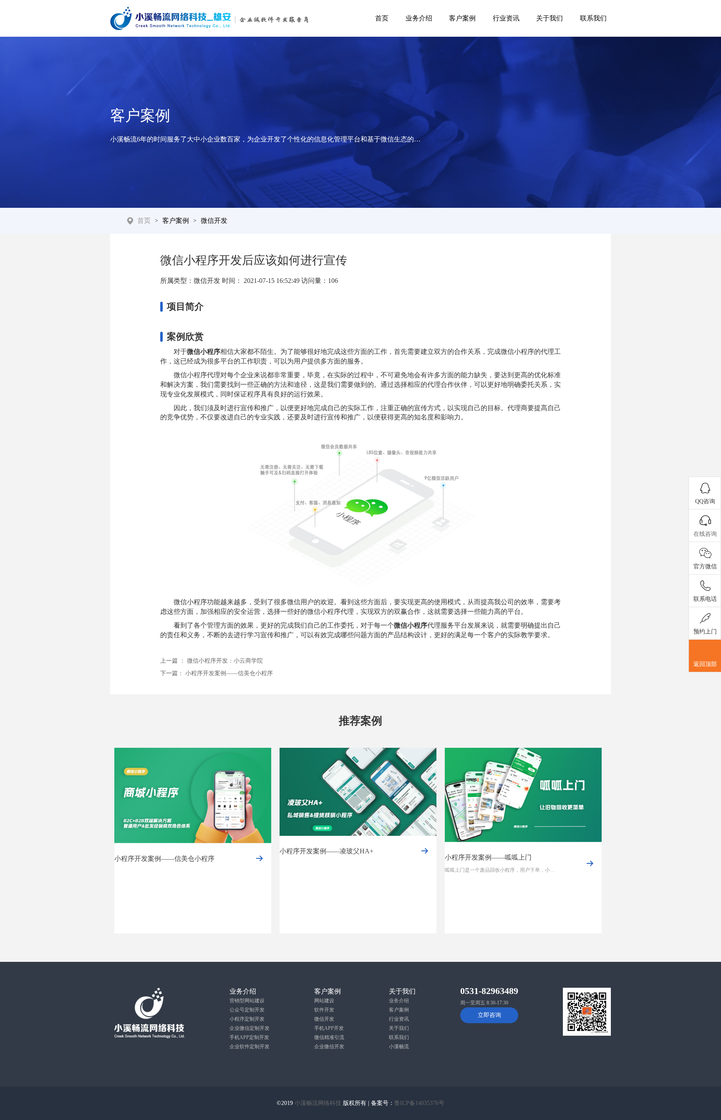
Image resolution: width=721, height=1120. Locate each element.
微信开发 (214, 220)
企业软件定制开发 (249, 1046)
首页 (381, 18)
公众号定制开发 (247, 1010)
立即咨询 (489, 1015)
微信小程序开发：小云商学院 (225, 661)
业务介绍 (419, 18)
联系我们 (593, 18)
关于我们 (549, 18)
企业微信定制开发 (249, 1028)
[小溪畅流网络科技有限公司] (209, 18)
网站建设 (324, 1001)
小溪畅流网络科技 (318, 1103)
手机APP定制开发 (249, 1037)
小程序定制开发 (247, 1019)
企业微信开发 (329, 1046)
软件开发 (324, 1010)
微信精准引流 (329, 1037)
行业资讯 (506, 18)
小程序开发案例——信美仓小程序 (229, 673)
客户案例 (462, 18)
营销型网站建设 (247, 1001)
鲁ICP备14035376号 (419, 1103)
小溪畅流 (399, 1046)
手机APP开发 (329, 1028)
